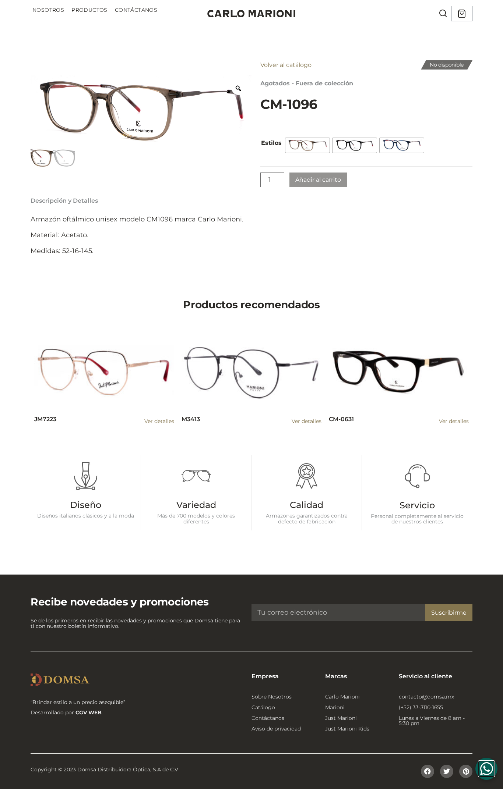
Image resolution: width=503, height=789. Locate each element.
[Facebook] (427, 771)
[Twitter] (446, 771)
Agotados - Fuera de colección (306, 83)
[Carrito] (461, 13)
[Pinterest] (465, 771)
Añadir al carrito (318, 179)
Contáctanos (136, 10)
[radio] (307, 145)
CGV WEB (88, 712)
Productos (89, 10)
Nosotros (48, 10)
